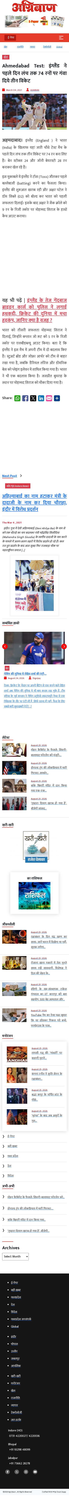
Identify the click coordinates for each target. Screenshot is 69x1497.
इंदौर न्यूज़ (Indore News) (18, 486)
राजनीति (20, 47)
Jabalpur (19, 1461)
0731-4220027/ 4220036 (24, 1436)
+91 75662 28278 (19, 1463)
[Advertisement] (34, 256)
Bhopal (19, 1447)
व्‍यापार (32, 47)
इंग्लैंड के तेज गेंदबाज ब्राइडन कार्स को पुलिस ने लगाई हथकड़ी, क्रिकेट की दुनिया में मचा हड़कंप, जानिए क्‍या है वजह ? (34, 310)
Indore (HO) (24, 1433)
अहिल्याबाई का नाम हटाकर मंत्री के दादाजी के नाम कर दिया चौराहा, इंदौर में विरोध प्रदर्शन (34, 503)
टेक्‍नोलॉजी (47, 47)
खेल (5, 47)
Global (59, 47)
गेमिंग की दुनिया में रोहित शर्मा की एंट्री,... (25, 673)
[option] (8, 48)
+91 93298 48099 (19, 1449)
